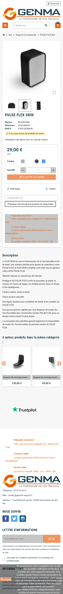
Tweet (52, 189)
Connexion (53, 3)
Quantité (11, 170)
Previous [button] (4, 364)
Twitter (14, 518)
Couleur (10, 161)
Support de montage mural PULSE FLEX (46, 377)
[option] (17, 367)
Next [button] (59, 364)
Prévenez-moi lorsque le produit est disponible (30, 204)
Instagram (23, 518)
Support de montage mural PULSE (16, 377)
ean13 (8, 128)
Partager (15, 189)
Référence (10, 125)
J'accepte (6, 579)
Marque (8, 122)
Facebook (5, 518)
